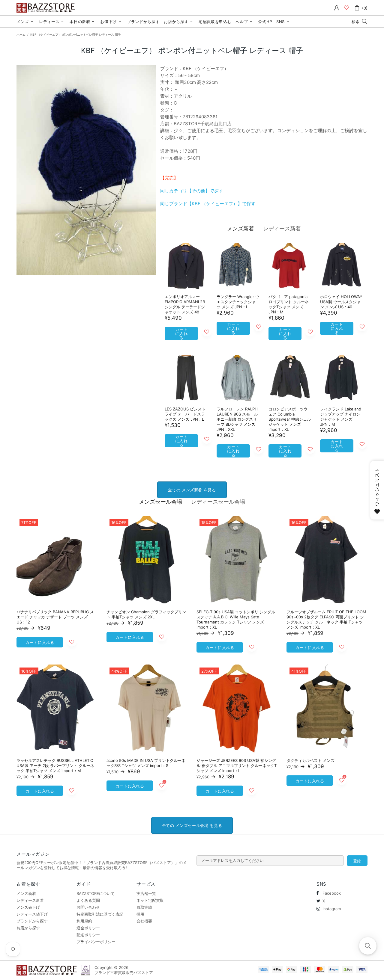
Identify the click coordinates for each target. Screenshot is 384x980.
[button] (367, 946)
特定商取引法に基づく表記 (99, 914)
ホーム (21, 34)
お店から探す (28, 927)
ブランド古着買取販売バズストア (46, 8)
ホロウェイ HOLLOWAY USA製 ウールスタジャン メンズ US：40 (341, 301)
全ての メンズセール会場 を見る (192, 825)
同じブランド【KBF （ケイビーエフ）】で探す (208, 203)
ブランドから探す (32, 921)
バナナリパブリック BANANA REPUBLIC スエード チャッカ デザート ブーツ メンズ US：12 (55, 616)
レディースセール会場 (218, 502)
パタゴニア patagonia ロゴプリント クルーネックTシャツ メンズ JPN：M (288, 304)
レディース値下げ (32, 914)
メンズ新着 (240, 228)
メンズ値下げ (28, 907)
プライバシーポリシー (96, 941)
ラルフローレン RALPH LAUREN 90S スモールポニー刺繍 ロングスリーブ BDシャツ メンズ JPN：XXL (237, 419)
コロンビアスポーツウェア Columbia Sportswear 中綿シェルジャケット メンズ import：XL (289, 419)
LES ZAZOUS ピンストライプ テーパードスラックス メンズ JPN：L (185, 414)
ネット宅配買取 (150, 900)
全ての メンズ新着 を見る (192, 489)
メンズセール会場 (160, 502)
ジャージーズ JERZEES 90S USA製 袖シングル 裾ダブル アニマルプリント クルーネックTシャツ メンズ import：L (236, 765)
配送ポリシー (88, 934)
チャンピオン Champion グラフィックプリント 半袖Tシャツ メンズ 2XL (146, 614)
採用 (140, 914)
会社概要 (144, 921)
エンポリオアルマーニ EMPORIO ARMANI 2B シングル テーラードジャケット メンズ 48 (185, 304)
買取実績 (144, 907)
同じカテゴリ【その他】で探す (191, 191)
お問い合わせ (88, 907)
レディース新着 (282, 228)
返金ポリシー (88, 927)
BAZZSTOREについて (95, 893)
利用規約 (84, 921)
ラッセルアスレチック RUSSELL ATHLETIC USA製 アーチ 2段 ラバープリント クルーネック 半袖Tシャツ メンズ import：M (55, 765)
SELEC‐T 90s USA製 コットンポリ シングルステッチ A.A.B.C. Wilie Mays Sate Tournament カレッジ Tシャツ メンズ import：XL (235, 619)
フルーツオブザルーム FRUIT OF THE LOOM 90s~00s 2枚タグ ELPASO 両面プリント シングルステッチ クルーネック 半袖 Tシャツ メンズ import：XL (326, 619)
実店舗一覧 (146, 893)
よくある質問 (88, 900)
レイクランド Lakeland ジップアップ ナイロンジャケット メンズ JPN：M (340, 417)
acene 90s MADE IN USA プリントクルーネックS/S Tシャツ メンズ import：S (145, 763)
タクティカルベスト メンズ (310, 760)
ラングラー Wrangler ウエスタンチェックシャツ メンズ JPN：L (238, 301)
